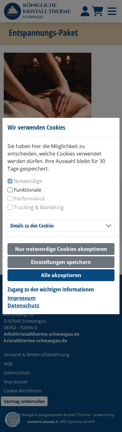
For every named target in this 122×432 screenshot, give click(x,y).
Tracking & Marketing (39, 207)
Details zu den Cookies (32, 225)
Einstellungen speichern (61, 262)
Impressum (22, 298)
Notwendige (28, 181)
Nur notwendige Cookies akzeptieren (61, 249)
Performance (29, 198)
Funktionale (27, 189)
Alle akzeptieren (61, 275)
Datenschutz (23, 305)
